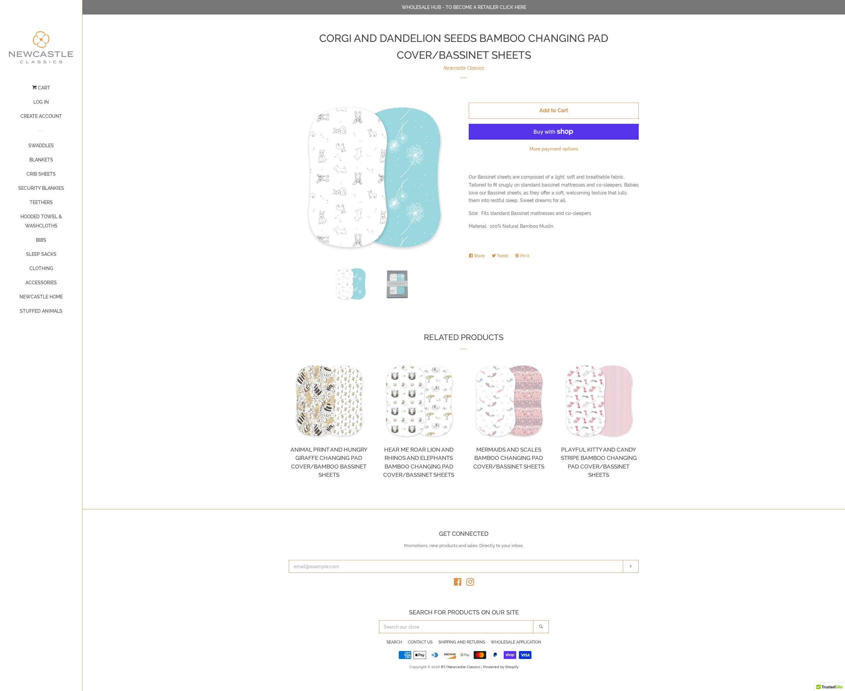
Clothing (41, 268)
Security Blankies (41, 188)
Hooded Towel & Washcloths (41, 221)
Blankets (41, 159)
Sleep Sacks (41, 254)
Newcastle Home (41, 296)
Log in (41, 102)
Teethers (41, 202)
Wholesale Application (516, 642)
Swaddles (41, 145)
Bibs (41, 240)
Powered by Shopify (501, 667)
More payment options (553, 149)
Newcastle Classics (464, 68)
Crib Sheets (41, 174)
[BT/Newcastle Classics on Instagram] (470, 583)
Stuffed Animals (41, 311)
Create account (41, 116)
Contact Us (420, 642)
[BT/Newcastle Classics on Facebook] (458, 583)
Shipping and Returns (461, 642)
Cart (43, 87)
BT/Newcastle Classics (461, 667)
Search (394, 642)
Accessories (41, 282)
